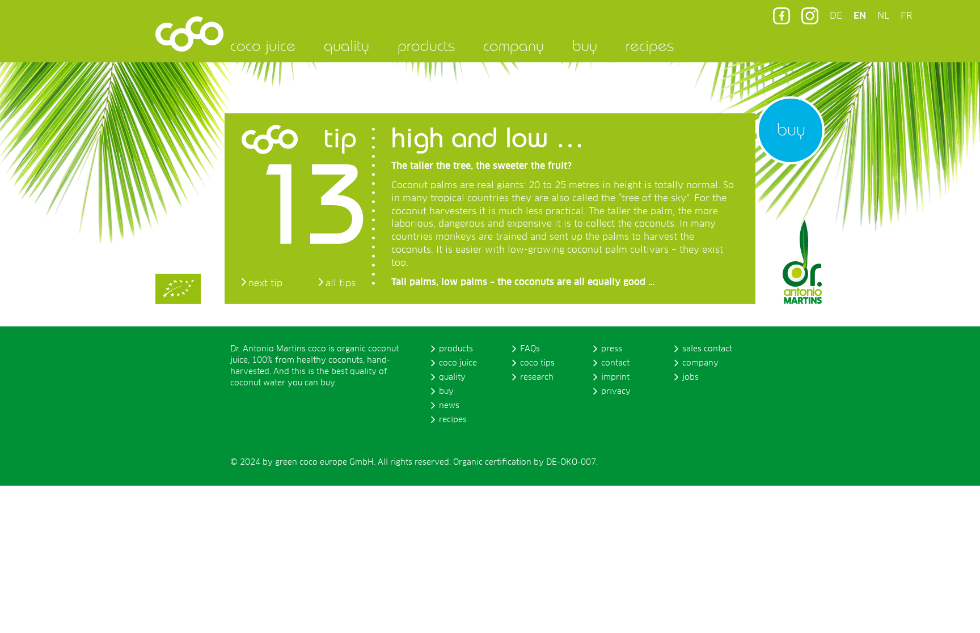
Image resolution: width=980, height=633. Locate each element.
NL (883, 15)
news (449, 406)
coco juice (262, 45)
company (513, 45)
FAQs (530, 349)
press (611, 349)
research (537, 377)
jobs (690, 377)
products (426, 45)
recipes (650, 45)
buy (584, 45)
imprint (615, 377)
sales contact (707, 349)
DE (836, 15)
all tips (341, 283)
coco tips (537, 363)
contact (615, 363)
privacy (616, 392)
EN (860, 15)
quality (346, 45)
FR (906, 15)
